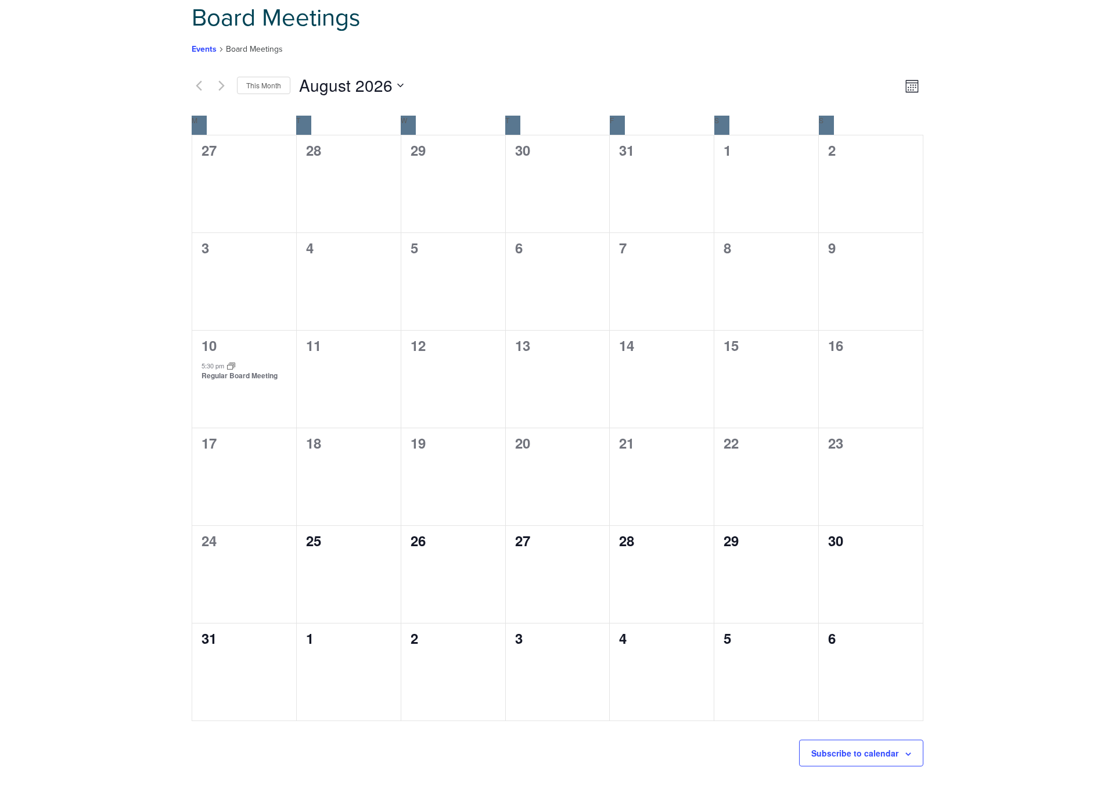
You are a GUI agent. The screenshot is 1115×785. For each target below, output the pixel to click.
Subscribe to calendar (854, 753)
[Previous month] (199, 85)
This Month (263, 85)
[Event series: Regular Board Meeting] (231, 365)
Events (204, 49)
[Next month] (221, 85)
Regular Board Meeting (240, 375)
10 (209, 345)
